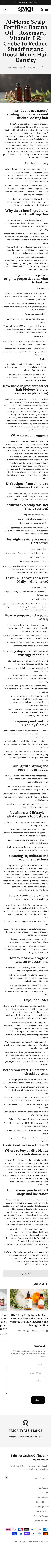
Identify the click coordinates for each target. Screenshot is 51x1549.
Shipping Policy (41, 1506)
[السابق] (47, 2)
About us (44, 1492)
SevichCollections (13, 1235)
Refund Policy (42, 1502)
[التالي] (3, 2)
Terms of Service (39, 1354)
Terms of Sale (42, 1511)
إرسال (38, 1400)
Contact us (43, 1488)
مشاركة (24, 1273)
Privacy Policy (23, 1354)
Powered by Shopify (34, 1541)
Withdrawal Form (40, 1521)
